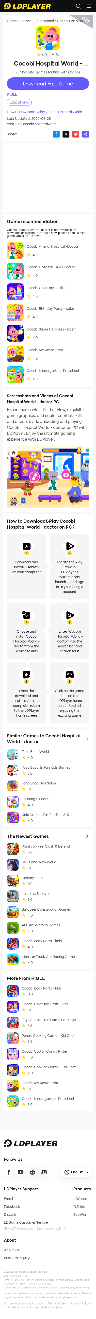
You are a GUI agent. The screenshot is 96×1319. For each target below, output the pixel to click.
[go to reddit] (32, 1172)
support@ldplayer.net (66, 1297)
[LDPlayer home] (27, 5)
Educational (44, 21)
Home (12, 21)
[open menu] (89, 6)
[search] (78, 6)
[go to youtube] (21, 1172)
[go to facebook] (9, 1172)
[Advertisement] (48, 177)
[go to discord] (44, 1172)
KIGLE (12, 94)
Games (26, 21)
